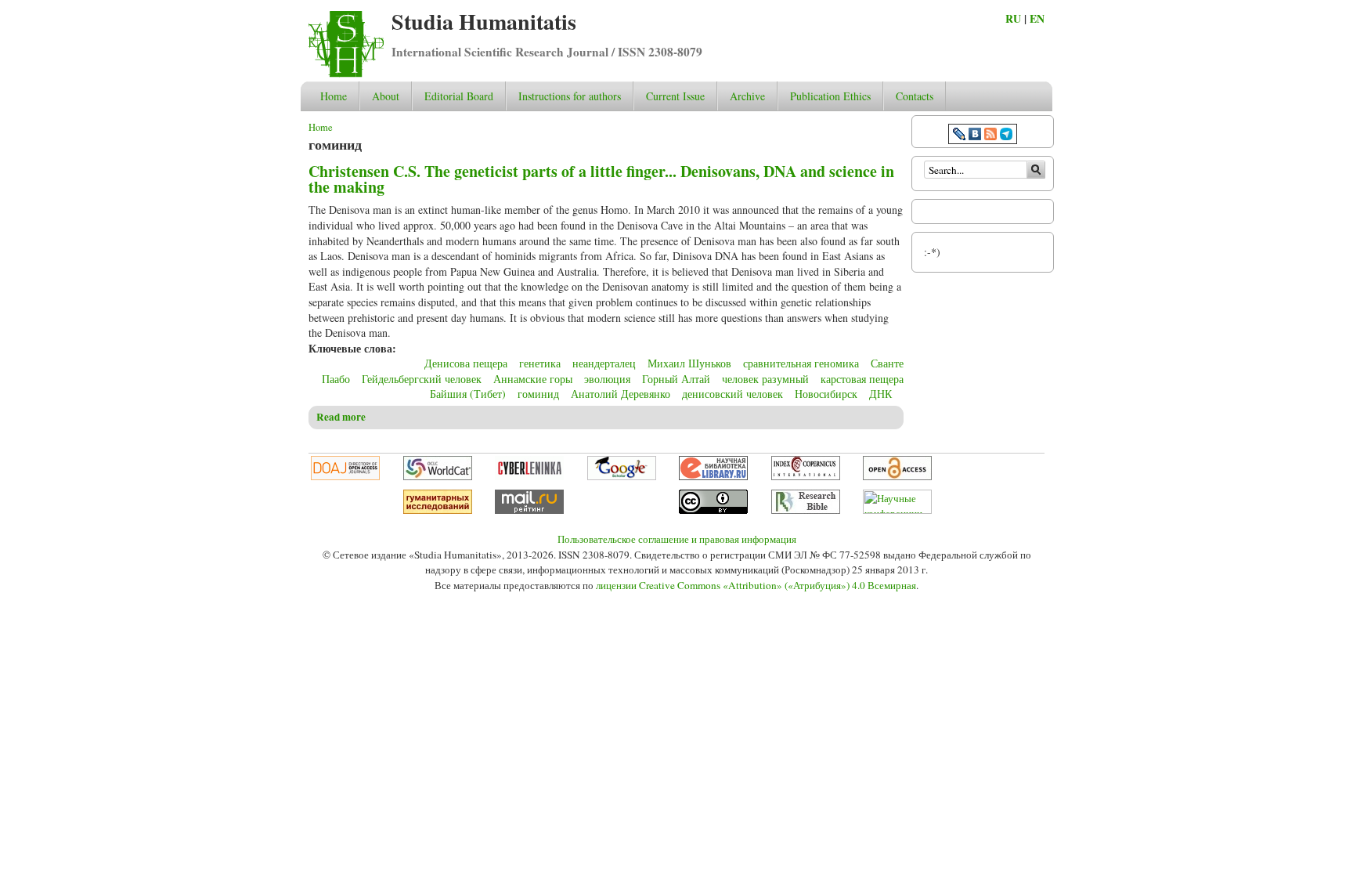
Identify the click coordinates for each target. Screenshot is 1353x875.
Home (333, 96)
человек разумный (765, 378)
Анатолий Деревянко (620, 393)
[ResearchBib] (805, 510)
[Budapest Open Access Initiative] (897, 476)
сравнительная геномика (801, 363)
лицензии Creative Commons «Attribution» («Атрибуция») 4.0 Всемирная (756, 585)
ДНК (880, 393)
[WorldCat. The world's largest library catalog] (437, 476)
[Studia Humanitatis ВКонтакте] (975, 135)
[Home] (346, 73)
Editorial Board (458, 96)
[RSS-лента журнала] (990, 135)
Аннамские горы (532, 378)
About (385, 96)
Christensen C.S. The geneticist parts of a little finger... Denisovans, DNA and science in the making (601, 179)
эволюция (607, 378)
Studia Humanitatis (483, 21)
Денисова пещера (465, 363)
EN (1037, 18)
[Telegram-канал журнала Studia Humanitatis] (1006, 135)
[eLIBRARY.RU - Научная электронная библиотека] (713, 476)
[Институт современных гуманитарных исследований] (437, 510)
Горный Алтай (676, 378)
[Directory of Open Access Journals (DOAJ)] (345, 476)
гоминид (538, 393)
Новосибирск (826, 393)
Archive (747, 96)
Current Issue (675, 96)
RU (1013, 18)
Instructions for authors (569, 96)
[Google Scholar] (621, 476)
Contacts (914, 96)
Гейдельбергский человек (422, 378)
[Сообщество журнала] (961, 135)
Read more (341, 417)
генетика (540, 363)
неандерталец (604, 363)
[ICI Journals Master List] (805, 476)
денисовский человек (732, 393)
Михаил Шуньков (689, 363)
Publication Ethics (830, 96)
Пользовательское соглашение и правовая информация (676, 539)
